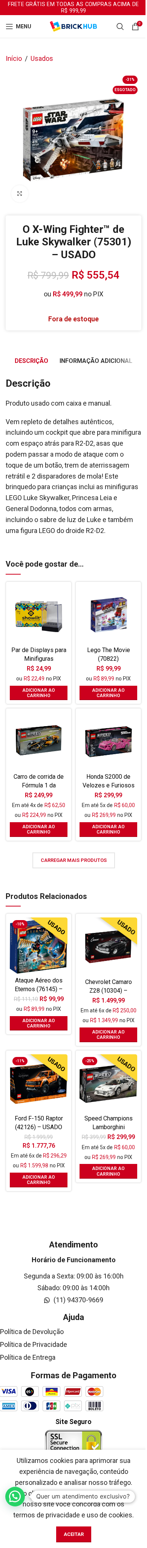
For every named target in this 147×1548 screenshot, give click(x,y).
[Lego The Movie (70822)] (108, 614)
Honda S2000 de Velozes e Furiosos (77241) (109, 785)
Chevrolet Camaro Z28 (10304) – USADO (108, 990)
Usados (42, 58)
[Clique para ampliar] (19, 193)
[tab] (31, 361)
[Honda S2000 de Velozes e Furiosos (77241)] (108, 741)
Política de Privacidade (33, 1344)
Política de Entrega (27, 1357)
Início (14, 58)
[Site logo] (73, 26)
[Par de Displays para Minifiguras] (38, 614)
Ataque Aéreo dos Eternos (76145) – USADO (39, 989)
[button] (38, 693)
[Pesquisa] (120, 26)
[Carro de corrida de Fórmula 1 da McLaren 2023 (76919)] (38, 741)
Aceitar (74, 1534)
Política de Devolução (32, 1332)
